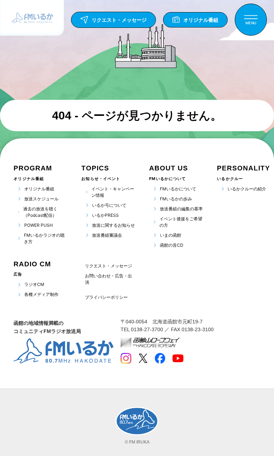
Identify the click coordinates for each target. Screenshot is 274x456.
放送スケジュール (41, 198)
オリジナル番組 (39, 188)
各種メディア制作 (41, 294)
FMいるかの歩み (176, 198)
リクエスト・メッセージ (108, 265)
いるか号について (109, 205)
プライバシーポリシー (106, 297)
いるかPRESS (105, 215)
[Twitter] (142, 358)
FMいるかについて (178, 188)
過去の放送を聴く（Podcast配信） (40, 212)
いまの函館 (170, 235)
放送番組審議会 (107, 235)
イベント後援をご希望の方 (180, 222)
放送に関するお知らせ (113, 225)
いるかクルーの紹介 (247, 188)
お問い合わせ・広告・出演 (108, 279)
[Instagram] (126, 358)
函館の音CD (171, 245)
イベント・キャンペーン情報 (112, 192)
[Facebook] (159, 358)
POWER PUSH (38, 225)
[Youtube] (177, 358)
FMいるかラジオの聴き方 (44, 238)
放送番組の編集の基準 (181, 208)
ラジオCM (34, 284)
